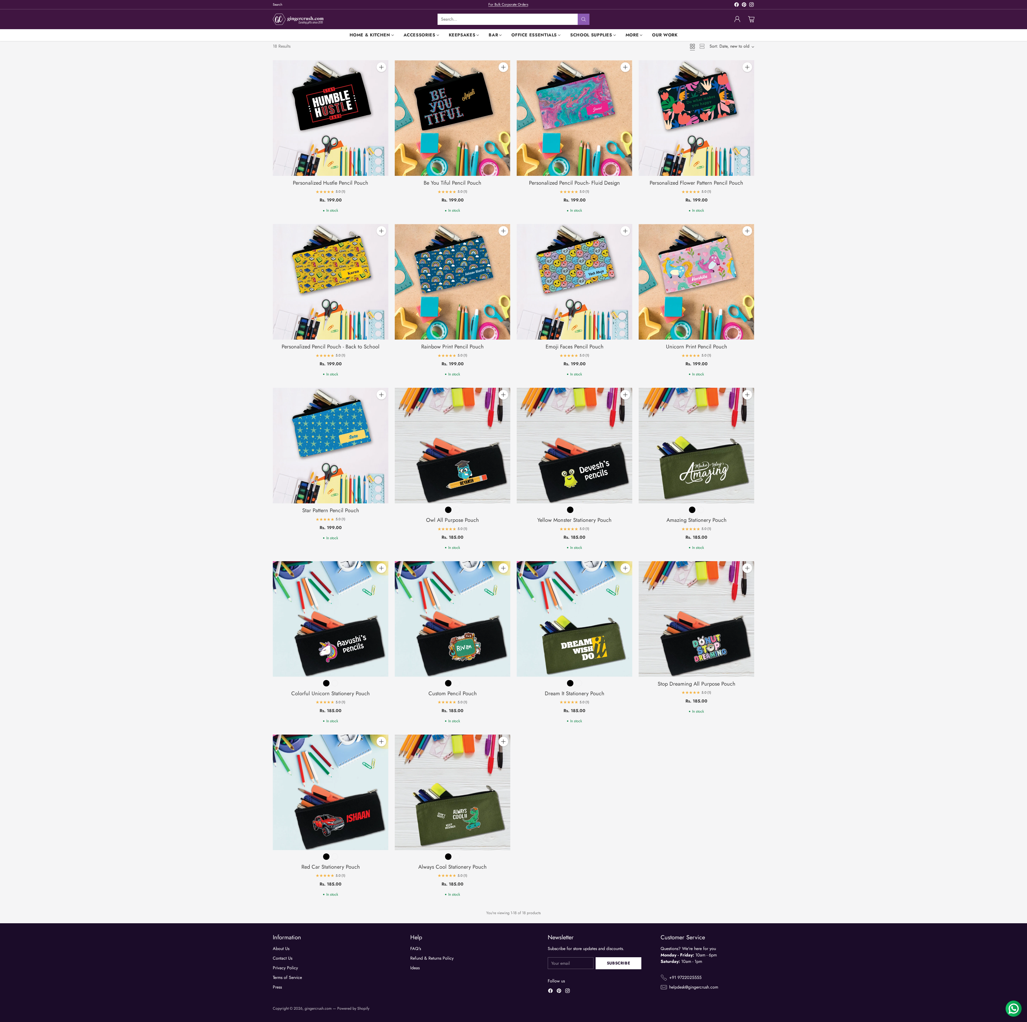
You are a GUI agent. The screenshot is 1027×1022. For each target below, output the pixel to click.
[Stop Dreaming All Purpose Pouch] (696, 619)
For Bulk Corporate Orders (508, 4)
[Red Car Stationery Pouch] (330, 792)
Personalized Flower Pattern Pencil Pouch (696, 183)
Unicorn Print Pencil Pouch (696, 347)
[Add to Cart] (381, 67)
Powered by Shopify (353, 1008)
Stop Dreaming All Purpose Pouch (696, 684)
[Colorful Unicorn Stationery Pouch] (330, 619)
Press (277, 987)
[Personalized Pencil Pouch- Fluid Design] (574, 118)
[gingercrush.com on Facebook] (736, 5)
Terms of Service (287, 977)
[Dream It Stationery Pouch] (574, 619)
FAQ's (415, 948)
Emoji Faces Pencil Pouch (575, 347)
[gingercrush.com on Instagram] (751, 5)
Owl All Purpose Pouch (452, 520)
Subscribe (618, 963)
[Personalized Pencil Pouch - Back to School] (330, 282)
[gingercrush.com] (298, 19)
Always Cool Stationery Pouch (452, 867)
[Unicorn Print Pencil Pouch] (696, 282)
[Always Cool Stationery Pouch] (452, 792)
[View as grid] (692, 46)
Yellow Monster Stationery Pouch (574, 520)
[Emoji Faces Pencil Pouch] (574, 282)
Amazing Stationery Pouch (696, 520)
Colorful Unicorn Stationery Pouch (330, 693)
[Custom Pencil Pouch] (452, 619)
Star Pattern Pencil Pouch (330, 510)
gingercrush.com (318, 1008)
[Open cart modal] (751, 19)
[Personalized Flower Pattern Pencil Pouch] (696, 118)
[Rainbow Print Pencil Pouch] (452, 282)
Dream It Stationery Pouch (574, 693)
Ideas (415, 968)
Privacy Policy (285, 968)
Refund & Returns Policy (432, 958)
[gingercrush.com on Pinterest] (744, 5)
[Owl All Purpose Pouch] (452, 445)
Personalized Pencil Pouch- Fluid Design (574, 183)
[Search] (583, 19)
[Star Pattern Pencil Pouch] (330, 445)
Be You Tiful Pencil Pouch (452, 183)
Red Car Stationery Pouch (330, 867)
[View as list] (702, 46)
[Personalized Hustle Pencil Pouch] (330, 118)
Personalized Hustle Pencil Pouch (330, 183)
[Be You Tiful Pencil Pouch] (452, 118)
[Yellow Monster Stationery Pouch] (574, 445)
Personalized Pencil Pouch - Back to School (331, 347)
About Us (281, 948)
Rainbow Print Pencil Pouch (452, 347)
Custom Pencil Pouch (452, 693)
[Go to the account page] (737, 19)
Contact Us (282, 958)
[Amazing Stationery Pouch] (696, 445)
